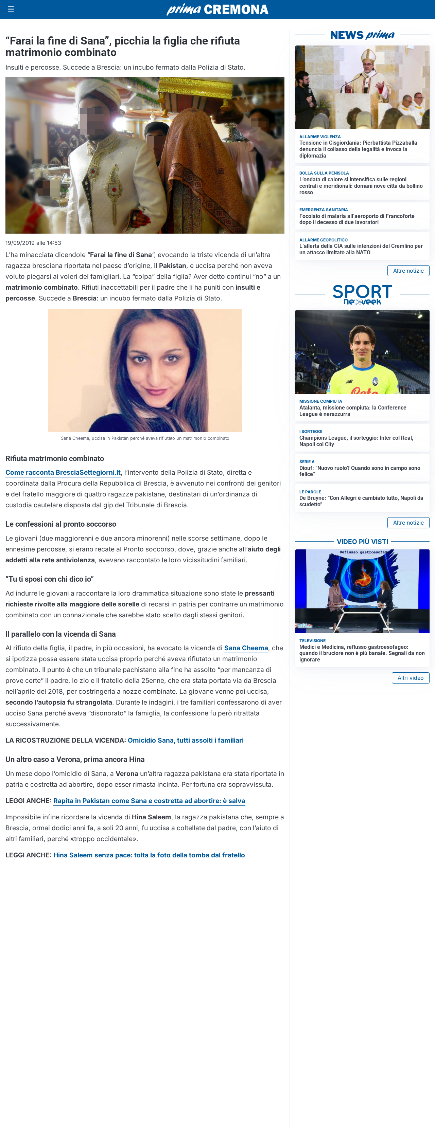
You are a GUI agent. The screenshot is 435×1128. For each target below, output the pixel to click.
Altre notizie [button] (408, 270)
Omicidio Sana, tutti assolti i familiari (186, 740)
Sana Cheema (246, 648)
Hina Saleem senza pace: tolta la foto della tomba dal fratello (149, 855)
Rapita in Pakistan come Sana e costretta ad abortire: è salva (149, 801)
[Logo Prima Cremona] (217, 9)
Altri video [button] (411, 677)
